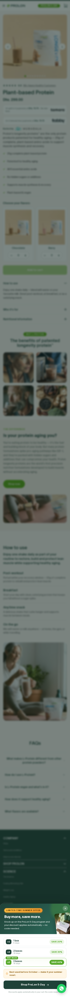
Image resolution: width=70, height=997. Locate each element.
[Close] (65, 908)
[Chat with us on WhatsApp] (61, 988)
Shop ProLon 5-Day (33, 984)
